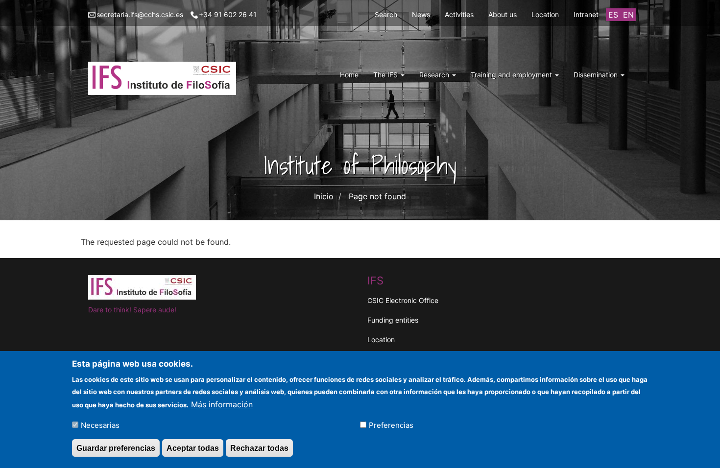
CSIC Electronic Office (402, 300)
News (421, 14)
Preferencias (391, 424)
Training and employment (512, 74)
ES (613, 15)
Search (386, 14)
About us (502, 14)
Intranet (586, 14)
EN (628, 15)
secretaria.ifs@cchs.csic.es (139, 14)
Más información (222, 404)
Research (435, 74)
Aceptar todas (193, 448)
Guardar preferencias (115, 448)
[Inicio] (165, 78)
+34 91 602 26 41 (228, 14)
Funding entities (392, 320)
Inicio (324, 196)
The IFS (386, 74)
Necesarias (100, 424)
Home (349, 74)
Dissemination (597, 74)
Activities (459, 14)
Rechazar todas (259, 448)
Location (545, 14)
